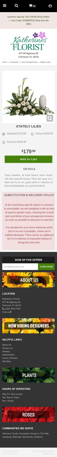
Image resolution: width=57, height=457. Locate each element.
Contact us (7, 348)
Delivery (6, 351)
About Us (6, 345)
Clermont (6, 433)
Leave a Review (10, 358)
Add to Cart (28, 159)
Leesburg (6, 437)
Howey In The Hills (39, 433)
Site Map (6, 361)
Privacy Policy (12, 453)
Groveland (24, 433)
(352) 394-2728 (12, 308)
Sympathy (14, 62)
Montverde (28, 437)
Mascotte (17, 437)
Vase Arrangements (29, 62)
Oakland (38, 437)
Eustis (15, 433)
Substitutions (8, 354)
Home (4, 62)
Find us (6, 312)
